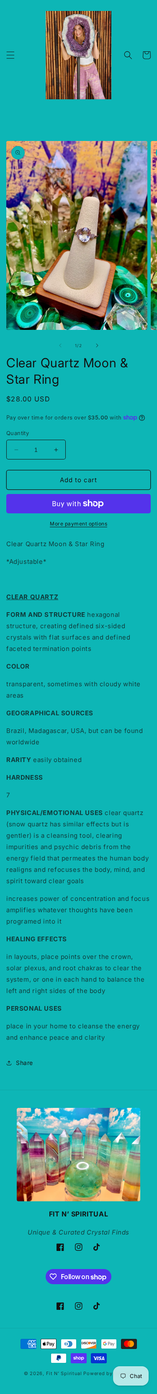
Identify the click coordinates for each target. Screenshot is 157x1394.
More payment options (78, 523)
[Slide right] (97, 345)
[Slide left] (60, 345)
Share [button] (24, 1062)
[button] (10, 55)
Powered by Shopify (108, 1373)
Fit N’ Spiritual (64, 1373)
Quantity (17, 433)
